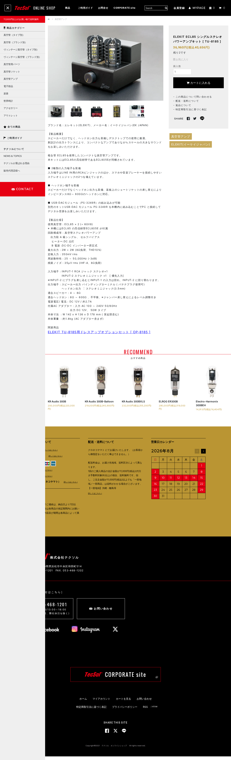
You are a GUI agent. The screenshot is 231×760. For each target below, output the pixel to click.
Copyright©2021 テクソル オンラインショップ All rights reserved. (115, 745)
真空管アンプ (61, 19)
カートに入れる (199, 82)
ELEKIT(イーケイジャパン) (190, 144)
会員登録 (179, 8)
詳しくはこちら (50, 450)
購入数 (177, 66)
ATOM (154, 706)
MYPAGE (198, 8)
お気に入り (181, 59)
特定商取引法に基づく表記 (191, 109)
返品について (183, 105)
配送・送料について (187, 100)
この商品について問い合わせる (194, 96)
